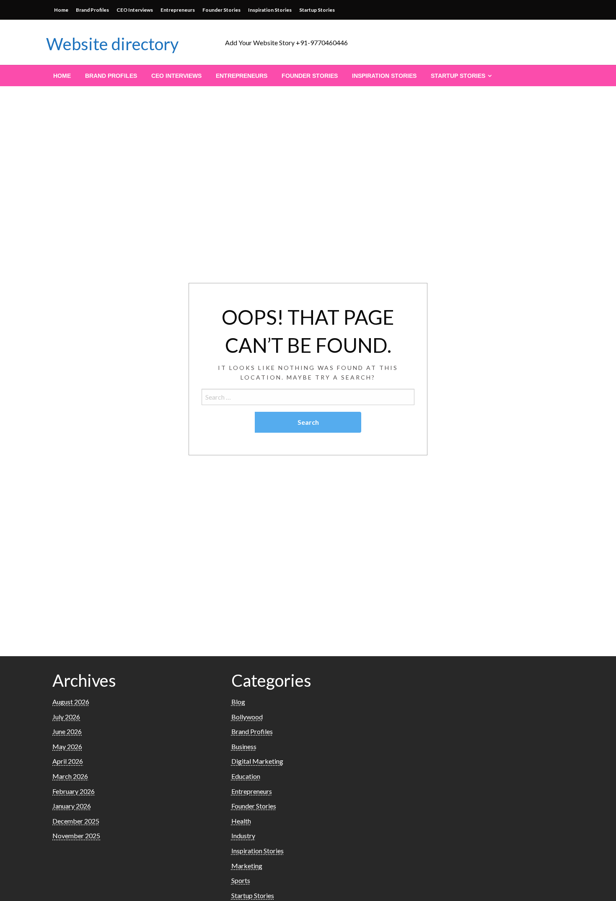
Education (245, 776)
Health (241, 821)
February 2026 (73, 791)
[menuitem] (62, 75)
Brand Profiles (92, 10)
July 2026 (66, 717)
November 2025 (76, 835)
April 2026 (67, 761)
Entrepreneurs (177, 10)
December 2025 (75, 821)
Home (61, 10)
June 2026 (67, 731)
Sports (240, 880)
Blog (238, 702)
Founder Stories (221, 10)
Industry (243, 835)
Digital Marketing (257, 761)
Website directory (112, 44)
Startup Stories (317, 10)
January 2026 (71, 806)
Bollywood (247, 717)
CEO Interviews (134, 10)
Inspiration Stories (270, 10)
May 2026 (67, 746)
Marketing (246, 866)
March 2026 (70, 776)
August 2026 (70, 702)
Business (243, 746)
